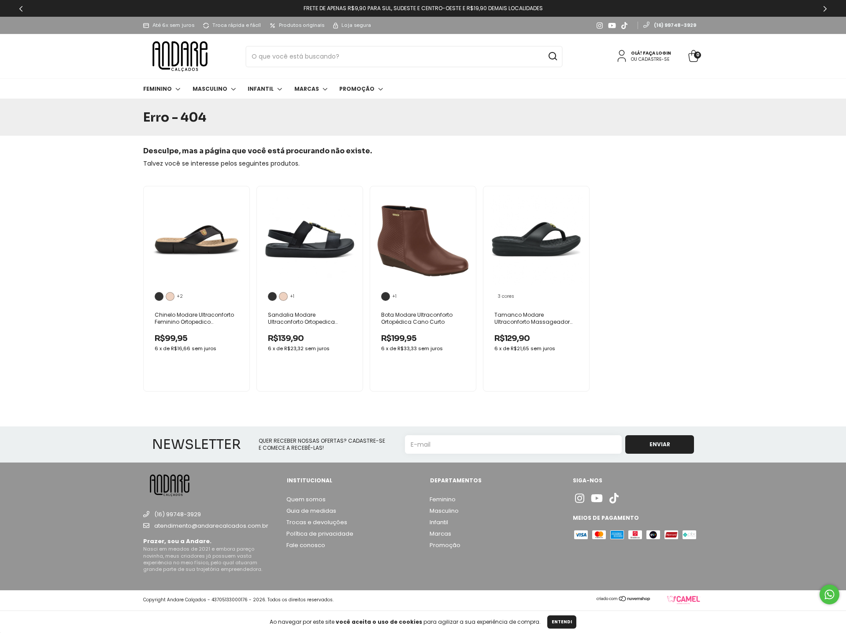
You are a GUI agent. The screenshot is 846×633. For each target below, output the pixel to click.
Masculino (211, 89)
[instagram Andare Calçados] (599, 25)
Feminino (158, 89)
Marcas (307, 89)
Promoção (357, 89)
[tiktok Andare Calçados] (624, 25)
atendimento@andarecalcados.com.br (211, 526)
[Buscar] (552, 57)
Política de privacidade (319, 533)
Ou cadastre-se (650, 59)
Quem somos (306, 499)
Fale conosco (305, 545)
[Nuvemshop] (623, 599)
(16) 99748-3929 (674, 25)
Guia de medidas (311, 511)
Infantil (261, 89)
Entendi (562, 621)
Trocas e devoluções (316, 522)
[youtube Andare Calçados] (612, 25)
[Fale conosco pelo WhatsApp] (829, 594)
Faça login (657, 53)
